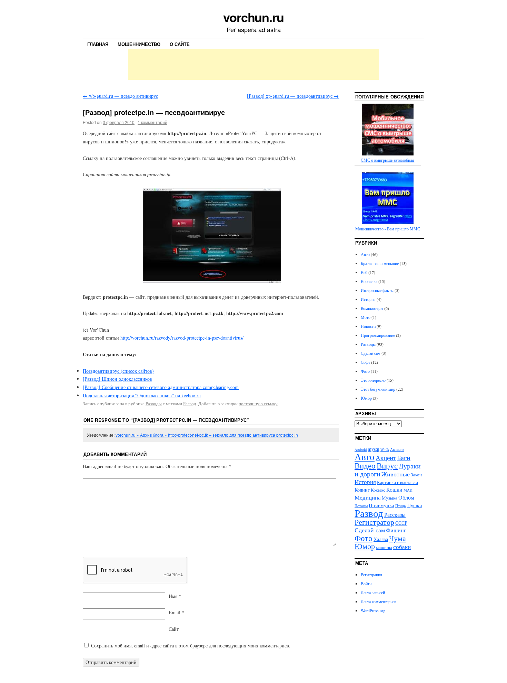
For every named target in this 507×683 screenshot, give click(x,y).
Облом (406, 497)
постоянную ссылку (258, 403)
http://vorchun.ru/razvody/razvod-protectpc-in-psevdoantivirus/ (181, 337)
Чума (397, 538)
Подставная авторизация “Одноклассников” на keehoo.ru (142, 395)
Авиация (397, 449)
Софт (365, 362)
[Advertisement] (253, 64)
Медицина (368, 497)
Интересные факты (377, 290)
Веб (364, 272)
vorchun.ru (253, 17)
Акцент (386, 457)
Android (361, 449)
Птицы (400, 505)
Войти (366, 583)
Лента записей (373, 592)
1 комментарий (152, 122)
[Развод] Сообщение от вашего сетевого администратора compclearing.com (161, 387)
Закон (416, 475)
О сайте (180, 44)
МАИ (408, 490)
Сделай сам (370, 353)
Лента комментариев (378, 601)
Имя (175, 596)
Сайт (174, 629)
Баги (403, 457)
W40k (384, 449)
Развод (189, 403)
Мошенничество (139, 44)
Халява (381, 539)
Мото (365, 317)
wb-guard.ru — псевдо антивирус (120, 96)
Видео (365, 465)
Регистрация (371, 574)
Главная (97, 44)
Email (176, 612)
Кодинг (362, 489)
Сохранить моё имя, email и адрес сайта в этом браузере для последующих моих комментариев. (190, 645)
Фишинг (396, 530)
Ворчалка (369, 281)
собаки (402, 547)
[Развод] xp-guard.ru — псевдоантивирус (293, 96)
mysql (373, 449)
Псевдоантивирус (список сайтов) (118, 371)
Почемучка (381, 505)
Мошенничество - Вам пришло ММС (387, 228)
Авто (365, 254)
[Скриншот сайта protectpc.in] (211, 236)
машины (384, 547)
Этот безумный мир (378, 389)
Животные (395, 474)
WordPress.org (373, 610)
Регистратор (374, 522)
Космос (378, 490)
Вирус (387, 465)
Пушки (414, 505)
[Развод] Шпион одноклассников (117, 379)
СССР (401, 523)
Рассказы (395, 514)
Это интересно (373, 380)
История (368, 299)
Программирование (378, 335)
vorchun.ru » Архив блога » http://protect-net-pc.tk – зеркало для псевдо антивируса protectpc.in (207, 435)
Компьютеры (372, 308)
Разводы (154, 403)
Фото (365, 371)
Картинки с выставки (397, 482)
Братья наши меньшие (380, 263)
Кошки (394, 489)
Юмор (366, 398)
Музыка (389, 498)
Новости (368, 326)
